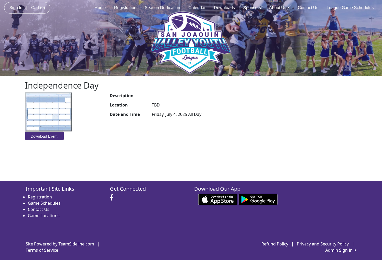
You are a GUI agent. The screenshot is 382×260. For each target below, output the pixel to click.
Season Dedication (162, 7)
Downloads (224, 7)
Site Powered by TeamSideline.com (60, 244)
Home (100, 7)
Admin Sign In (340, 250)
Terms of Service (42, 250)
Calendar (197, 7)
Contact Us (308, 7)
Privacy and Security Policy (323, 244)
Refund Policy (274, 244)
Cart (38, 7)
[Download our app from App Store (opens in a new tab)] (217, 199)
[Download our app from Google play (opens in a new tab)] (258, 199)
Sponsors (252, 7)
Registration (125, 7)
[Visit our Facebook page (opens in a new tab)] (113, 197)
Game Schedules (44, 203)
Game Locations (44, 215)
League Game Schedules (350, 7)
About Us (277, 7)
